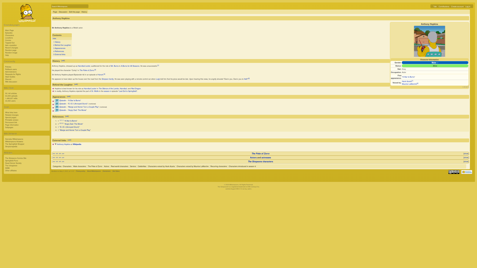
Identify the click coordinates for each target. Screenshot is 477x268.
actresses (266, 157)
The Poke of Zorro (87, 70)
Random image (11, 52)
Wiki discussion (11, 81)
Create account (457, 6)
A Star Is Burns (408, 77)
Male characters (79, 166)
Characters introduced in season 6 (242, 166)
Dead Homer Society (13, 163)
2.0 (60, 123)
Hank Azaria (407, 81)
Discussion (63, 12)
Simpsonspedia (11, 146)
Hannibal (123, 88)
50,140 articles (11, 93)
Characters (9, 35)
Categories (57, 166)
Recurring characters (218, 166)
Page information (12, 125)
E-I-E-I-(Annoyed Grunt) (77, 103)
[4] (104, 74)
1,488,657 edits (11, 98)
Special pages (10, 117)
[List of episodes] (57, 101)
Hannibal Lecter (84, 66)
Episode (63, 100)
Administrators (11, 71)
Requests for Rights (13, 74)
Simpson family (108, 79)
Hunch (100, 74)
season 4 (107, 91)
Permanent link (11, 122)
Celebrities (142, 166)
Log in (467, 6)
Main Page (9, 30)
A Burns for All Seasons (130, 66)
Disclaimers (107, 171)
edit (63, 60)
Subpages (9, 127)
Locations (9, 37)
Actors (253, 157)
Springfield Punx (11, 160)
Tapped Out (10, 42)
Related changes (12, 115)
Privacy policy (80, 171)
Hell (245, 79)
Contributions (444, 6)
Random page (10, 50)
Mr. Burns (115, 66)
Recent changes (11, 47)
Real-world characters (119, 166)
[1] (412, 81)
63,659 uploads (11, 96)
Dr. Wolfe (95, 91)
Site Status (116, 171)
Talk (435, 6)
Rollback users (11, 69)
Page (55, 12)
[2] (417, 83)
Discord (8, 79)
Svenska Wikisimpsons (14, 139)
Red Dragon (136, 88)
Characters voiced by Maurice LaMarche (193, 166)
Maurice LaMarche (409, 84)
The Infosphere (11, 165)
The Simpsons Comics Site (15, 158)
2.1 (63, 123)
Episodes (8, 33)
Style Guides (10, 76)
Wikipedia (77, 144)
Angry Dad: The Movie (77, 110)
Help (7, 55)
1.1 (63, 120)
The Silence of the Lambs (109, 88)
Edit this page (74, 12)
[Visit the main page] (27, 19)
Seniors (133, 166)
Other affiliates (11, 170)
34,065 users (10, 101)
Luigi (158, 79)
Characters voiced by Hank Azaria (161, 166)
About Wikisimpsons (94, 171)
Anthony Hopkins (63, 144)
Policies (8, 67)
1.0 (60, 120)
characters (260, 161)
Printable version (11, 120)
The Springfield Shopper (14, 144)
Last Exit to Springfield (128, 91)
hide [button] (54, 38)
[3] (95, 70)
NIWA (7, 168)
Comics (8, 40)
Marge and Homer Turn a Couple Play (83, 107)
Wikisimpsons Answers (14, 141)
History (84, 12)
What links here (11, 112)
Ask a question (11, 45)
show (466, 153)
